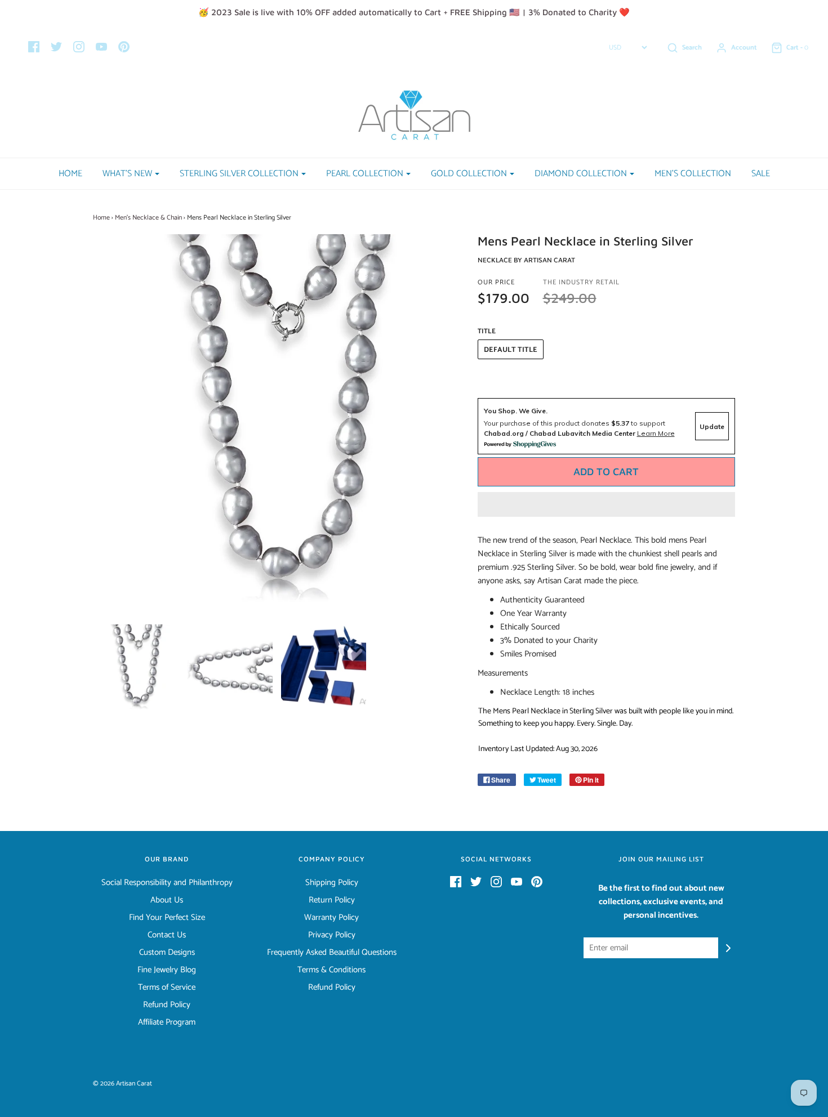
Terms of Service (166, 987)
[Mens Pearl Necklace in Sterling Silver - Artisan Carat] (136, 667)
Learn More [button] (656, 433)
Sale (760, 173)
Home (70, 173)
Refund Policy (166, 1005)
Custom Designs (167, 952)
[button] (607, 504)
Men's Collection (693, 173)
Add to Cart (606, 471)
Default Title (510, 350)
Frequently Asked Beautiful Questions (332, 952)
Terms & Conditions (331, 970)
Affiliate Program (166, 1022)
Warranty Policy (331, 917)
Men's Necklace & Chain (148, 217)
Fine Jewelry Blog (166, 970)
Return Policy (332, 900)
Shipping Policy (331, 883)
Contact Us (167, 935)
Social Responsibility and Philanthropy (167, 883)
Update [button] (712, 426)
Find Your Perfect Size (167, 917)
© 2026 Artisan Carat (122, 1083)
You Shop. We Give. (515, 410)
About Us (166, 900)
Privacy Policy (331, 935)
